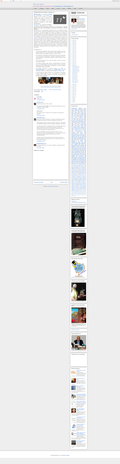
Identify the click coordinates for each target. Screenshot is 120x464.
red (73, 154)
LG (79, 186)
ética (72, 117)
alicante (84, 127)
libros (75, 113)
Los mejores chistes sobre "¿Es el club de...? (80, 417)
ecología (82, 126)
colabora (80, 189)
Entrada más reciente (38, 182)
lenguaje (79, 142)
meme (78, 160)
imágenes (73, 136)
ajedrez (74, 149)
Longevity (41, 8)
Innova (58, 8)
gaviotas (72, 181)
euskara (75, 138)
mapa (83, 154)
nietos (85, 125)
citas (79, 110)
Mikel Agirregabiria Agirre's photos (80, 202)
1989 (73, 100)
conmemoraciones (79, 120)
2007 (73, 85)
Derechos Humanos (74, 152)
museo (83, 149)
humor (75, 111)
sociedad (81, 124)
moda (74, 165)
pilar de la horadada (80, 134)
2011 (73, 62)
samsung (77, 190)
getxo (85, 112)
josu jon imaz (82, 175)
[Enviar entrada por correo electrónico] (41, 91)
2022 (73, 46)
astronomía (75, 153)
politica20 (72, 172)
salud (82, 119)
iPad (77, 171)
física (78, 135)
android (77, 179)
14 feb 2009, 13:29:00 (41, 141)
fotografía (73, 146)
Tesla (83, 136)
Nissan (78, 191)
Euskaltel (82, 160)
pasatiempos (83, 123)
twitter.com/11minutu (40, 69)
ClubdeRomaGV (83, 143)
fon (71, 159)
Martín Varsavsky (82, 184)
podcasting (73, 155)
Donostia (84, 169)
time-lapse (80, 178)
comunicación (77, 128)
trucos (72, 114)
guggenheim (78, 151)
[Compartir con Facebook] (38, 91)
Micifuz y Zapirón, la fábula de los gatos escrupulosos (81, 402)
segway (85, 193)
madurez (78, 146)
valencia (77, 182)
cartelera (72, 185)
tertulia (78, 155)
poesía (81, 132)
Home (35, 8)
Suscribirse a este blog (75, 329)
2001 (73, 94)
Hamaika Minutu (57, 69)
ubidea (77, 167)
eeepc (85, 153)
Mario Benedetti (73, 191)
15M (76, 172)
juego (81, 171)
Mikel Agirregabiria (38, 4)
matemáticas (81, 138)
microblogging (76, 143)
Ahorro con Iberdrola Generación (80, 386)
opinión (84, 122)
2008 (73, 84)
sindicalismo (81, 156)
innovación (73, 118)
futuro (75, 116)
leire (84, 171)
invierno (81, 185)
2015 (73, 56)
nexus (84, 181)
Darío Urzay (75, 164)
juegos (80, 153)
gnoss (77, 185)
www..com (74, 201)
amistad (79, 121)
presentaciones (74, 141)
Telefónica (84, 164)
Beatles (81, 190)
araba (80, 164)
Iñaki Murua (39, 102)
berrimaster (84, 176)
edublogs (80, 179)
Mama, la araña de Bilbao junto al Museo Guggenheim (81, 394)
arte (72, 119)
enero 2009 (74, 82)
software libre (73, 161)
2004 (73, 90)
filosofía (85, 142)
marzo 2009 (74, 79)
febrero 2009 (74, 81)
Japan (77, 162)
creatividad (73, 142)
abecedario (83, 186)
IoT (71, 178)
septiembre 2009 (75, 70)
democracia (73, 132)
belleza (83, 155)
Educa (53, 8)
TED (78, 136)
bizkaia (75, 123)
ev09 (84, 189)
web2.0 (84, 110)
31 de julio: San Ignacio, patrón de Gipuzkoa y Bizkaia (80, 409)
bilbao (72, 112)
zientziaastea (79, 165)
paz (72, 120)
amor (72, 127)
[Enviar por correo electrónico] (34, 91)
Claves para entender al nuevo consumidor (80, 425)
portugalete (75, 158)
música (84, 121)
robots (81, 152)
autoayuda (76, 109)
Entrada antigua (63, 182)
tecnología (81, 113)
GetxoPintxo (73, 176)
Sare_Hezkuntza (73, 174)
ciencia (78, 114)
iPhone (75, 159)
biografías (78, 150)
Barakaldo (82, 162)
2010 (73, 63)
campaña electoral (74, 189)
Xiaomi (81, 192)
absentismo (78, 183)
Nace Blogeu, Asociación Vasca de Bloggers (80, 441)
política (59, 89)
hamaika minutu (48, 87)
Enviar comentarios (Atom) (53, 186)
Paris (77, 163)
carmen (72, 150)
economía (81, 118)
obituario (78, 145)
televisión (81, 139)
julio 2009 (74, 73)
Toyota (78, 192)
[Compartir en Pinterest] (39, 91)
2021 (73, 47)
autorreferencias (79, 131)
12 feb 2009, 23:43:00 (41, 99)
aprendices (73, 145)
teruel (81, 169)
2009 (73, 65)
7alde (79, 168)
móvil (80, 148)
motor (75, 122)
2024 (73, 43)
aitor (85, 152)
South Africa (78, 188)
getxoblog (73, 133)
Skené (73, 179)
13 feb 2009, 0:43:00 (40, 108)
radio (83, 151)
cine (75, 124)
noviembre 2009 (75, 67)
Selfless (69, 8)
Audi (83, 167)
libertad (83, 150)
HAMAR (72, 168)
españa (75, 139)
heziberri (72, 190)
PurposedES (73, 183)
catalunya (75, 178)
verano (83, 147)
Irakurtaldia (76, 184)
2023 (73, 44)
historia (72, 110)
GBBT (84, 190)
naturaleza (84, 130)
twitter (72, 125)
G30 (83, 165)
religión (85, 137)
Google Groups (61, 70)
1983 (73, 101)
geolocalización (78, 193)
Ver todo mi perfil (74, 28)
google (72, 151)
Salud (47, 8)
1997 (73, 97)
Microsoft (72, 163)
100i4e (79, 159)
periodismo (76, 144)
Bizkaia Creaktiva (82, 182)
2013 (73, 59)
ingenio (78, 125)
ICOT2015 (78, 170)
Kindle (77, 186)
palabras (72, 182)
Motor (75, 8)
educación (74, 108)
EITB (74, 170)
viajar (77, 119)
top (78, 147)
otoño (84, 179)
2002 (73, 93)
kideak (82, 144)
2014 (73, 57)
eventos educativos (81, 161)
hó (85, 163)
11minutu (80, 174)
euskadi (53, 89)
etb (80, 167)
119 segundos (47, 15)
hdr (78, 149)
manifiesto (83, 183)
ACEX (83, 159)
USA (82, 141)
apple (83, 146)
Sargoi (85, 178)
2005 (73, 88)
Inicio (52, 182)
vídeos (85, 108)
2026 (73, 40)
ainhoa (74, 169)
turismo (84, 128)
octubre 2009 (74, 69)
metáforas (80, 117)
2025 (73, 41)
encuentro (73, 160)
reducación (78, 127)
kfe (77, 169)
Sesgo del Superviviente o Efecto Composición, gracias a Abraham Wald (80, 433)
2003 (73, 91)
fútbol (72, 162)
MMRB (83, 170)
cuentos (83, 145)
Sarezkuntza (73, 171)
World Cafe (83, 188)
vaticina (72, 184)
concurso (84, 148)
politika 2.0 (53, 87)
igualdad (79, 137)
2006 (73, 87)
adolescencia (84, 168)
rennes (79, 177)
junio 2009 (74, 75)
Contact (80, 8)
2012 (73, 60)
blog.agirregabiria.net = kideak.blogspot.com (63, 6)
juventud (76, 130)
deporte (81, 133)
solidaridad (81, 116)
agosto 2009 (74, 72)
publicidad (73, 140)
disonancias (73, 193)
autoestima (82, 163)
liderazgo (72, 167)
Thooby (38, 96)
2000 (73, 96)
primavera (74, 177)
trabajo (72, 134)
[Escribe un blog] (35, 91)
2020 (73, 49)
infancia (75, 126)
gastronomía (73, 137)
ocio (79, 122)
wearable (83, 177)
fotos (83, 109)
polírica (56, 87)
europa (83, 135)
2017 (73, 53)
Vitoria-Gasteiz (81, 158)
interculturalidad (78, 181)
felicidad (73, 121)
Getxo (63, 8)
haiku (77, 175)
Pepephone (79, 176)
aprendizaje (73, 135)
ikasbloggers (75, 148)
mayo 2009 (74, 76)
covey (84, 192)
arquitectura (73, 147)
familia (85, 114)
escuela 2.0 (78, 154)
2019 (73, 50)
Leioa (76, 168)
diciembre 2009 (75, 66)
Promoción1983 (73, 192)
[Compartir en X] (36, 91)
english (80, 172)
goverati (59, 87)
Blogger (68, 455)
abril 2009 (74, 78)
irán (82, 193)
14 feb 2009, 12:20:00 (41, 115)
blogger (81, 140)
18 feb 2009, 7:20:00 (40, 147)
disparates (72, 195)
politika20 (73, 156)
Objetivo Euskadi (82, 191)
